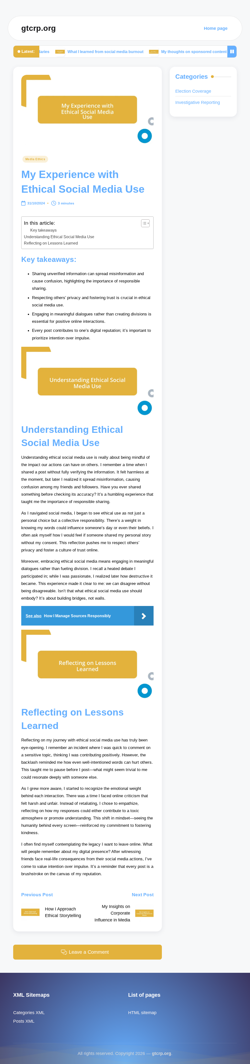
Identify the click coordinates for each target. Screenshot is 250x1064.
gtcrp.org (38, 28)
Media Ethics (35, 159)
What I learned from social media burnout (76, 51)
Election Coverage (193, 91)
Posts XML (23, 1021)
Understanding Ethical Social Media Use (59, 237)
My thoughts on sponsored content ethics (170, 51)
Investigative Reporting (197, 102)
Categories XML (29, 1012)
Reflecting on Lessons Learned (51, 243)
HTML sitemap (142, 1012)
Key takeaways (43, 230)
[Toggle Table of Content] (142, 223)
